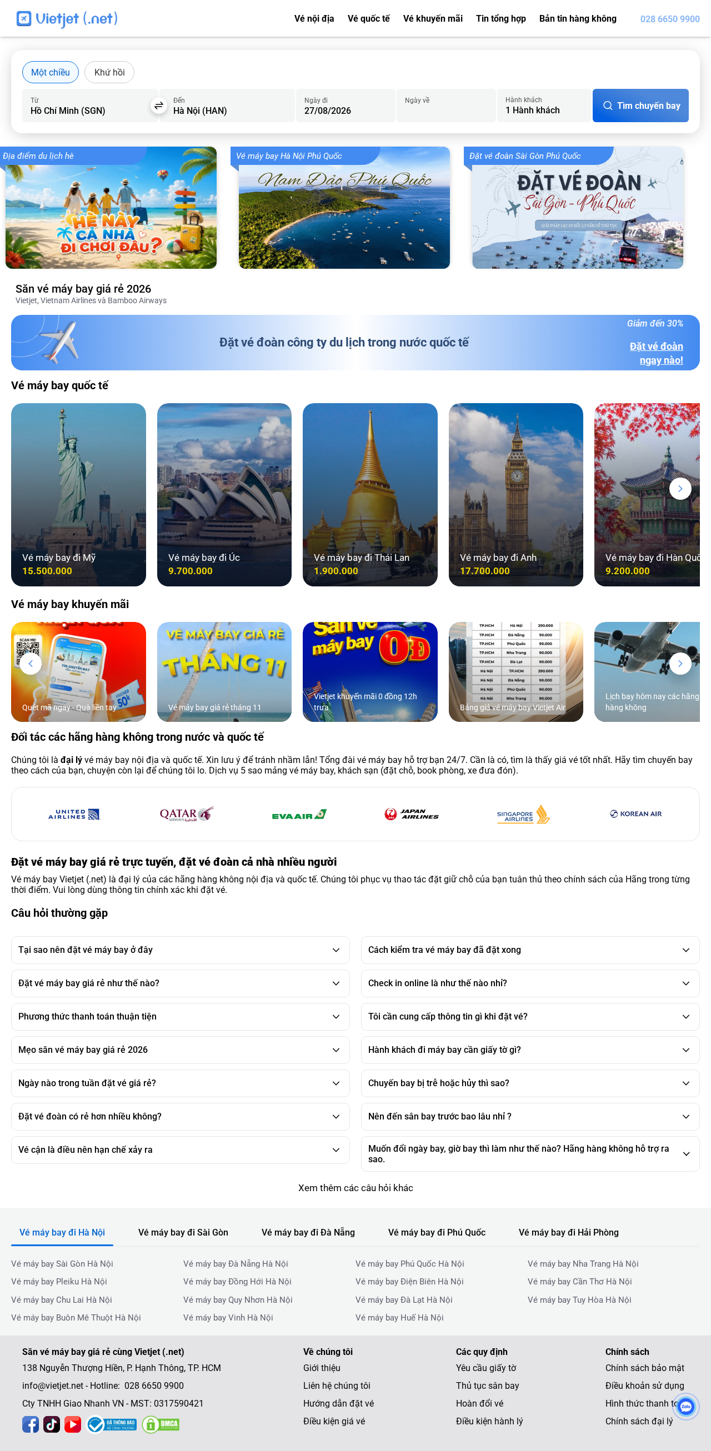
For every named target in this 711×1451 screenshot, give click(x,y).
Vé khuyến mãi (433, 18)
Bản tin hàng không (578, 18)
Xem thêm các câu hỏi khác (355, 1187)
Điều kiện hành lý (489, 1421)
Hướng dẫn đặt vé (338, 1403)
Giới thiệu (322, 1368)
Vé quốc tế (369, 18)
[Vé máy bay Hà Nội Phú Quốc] (350, 208)
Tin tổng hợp (501, 18)
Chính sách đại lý (639, 1421)
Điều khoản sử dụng (644, 1385)
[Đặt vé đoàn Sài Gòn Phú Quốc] (583, 208)
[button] (680, 489)
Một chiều (50, 72)
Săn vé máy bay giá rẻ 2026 (83, 288)
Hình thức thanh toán (647, 1403)
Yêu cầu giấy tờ (486, 1368)
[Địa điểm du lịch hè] (117, 208)
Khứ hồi (109, 72)
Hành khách (523, 100)
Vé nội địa (314, 18)
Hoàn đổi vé (479, 1403)
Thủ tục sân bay (487, 1385)
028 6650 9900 (670, 19)
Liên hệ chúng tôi (336, 1385)
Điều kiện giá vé (334, 1421)
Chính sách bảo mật (644, 1368)
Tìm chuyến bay (648, 106)
